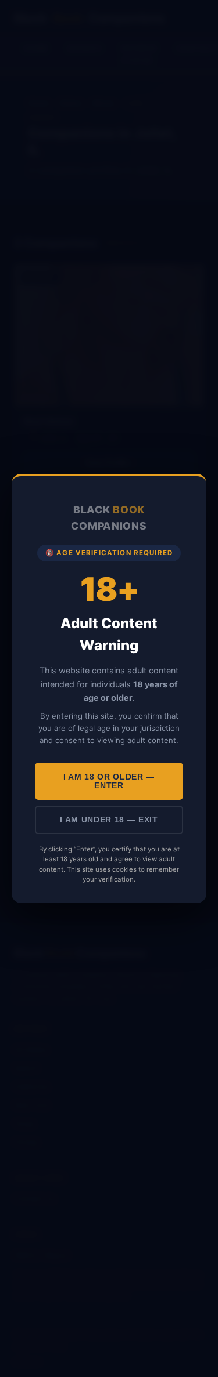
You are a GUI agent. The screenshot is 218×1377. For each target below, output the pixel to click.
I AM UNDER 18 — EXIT (109, 820)
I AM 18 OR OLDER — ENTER (109, 781)
